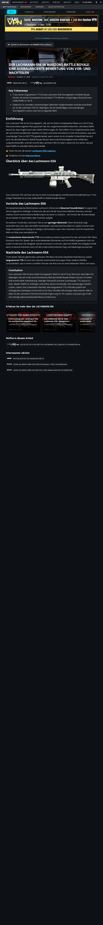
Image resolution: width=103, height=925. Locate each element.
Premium (46, 38)
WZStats (11, 77)
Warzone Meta (33, 155)
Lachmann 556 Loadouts (44, 150)
